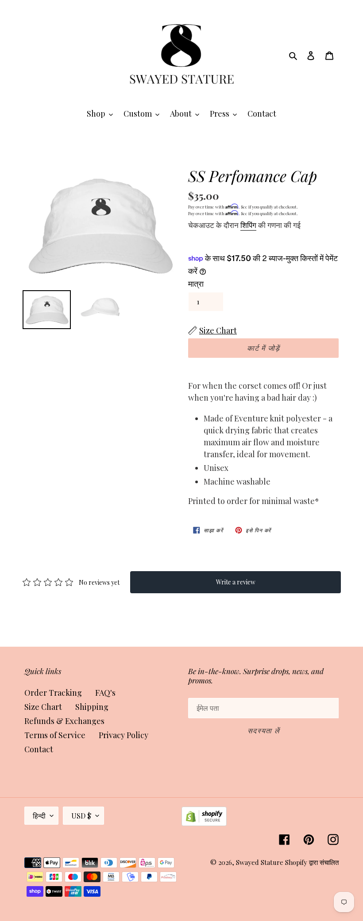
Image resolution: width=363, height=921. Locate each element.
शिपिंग (248, 225)
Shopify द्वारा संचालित (312, 862)
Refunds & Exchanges (64, 721)
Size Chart (43, 706)
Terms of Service (54, 735)
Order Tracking (53, 692)
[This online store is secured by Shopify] (204, 823)
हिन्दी (39, 815)
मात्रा (196, 283)
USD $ (81, 815)
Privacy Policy (123, 735)
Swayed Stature (259, 862)
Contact (38, 749)
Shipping (91, 706)
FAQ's (105, 692)
